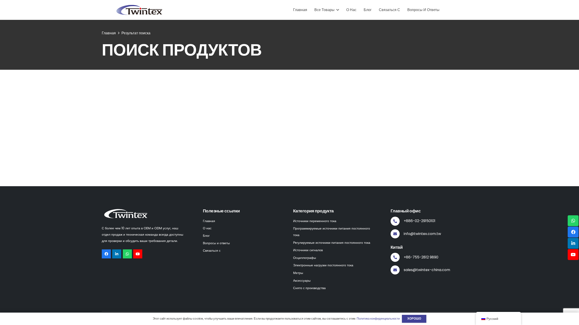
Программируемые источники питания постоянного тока (331, 231)
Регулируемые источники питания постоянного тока (331, 242)
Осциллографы (304, 257)
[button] (337, 10)
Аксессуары (302, 280)
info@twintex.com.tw (422, 233)
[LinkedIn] (116, 253)
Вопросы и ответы (216, 243)
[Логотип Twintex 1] (140, 10)
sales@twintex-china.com (427, 269)
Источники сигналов (308, 250)
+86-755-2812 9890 (421, 257)
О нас (207, 228)
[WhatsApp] (127, 253)
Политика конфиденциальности (378, 318)
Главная (209, 221)
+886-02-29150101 (419, 220)
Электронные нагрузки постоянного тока (323, 265)
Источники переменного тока (314, 221)
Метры (298, 273)
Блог (206, 235)
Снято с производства (309, 288)
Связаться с (212, 250)
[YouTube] (137, 253)
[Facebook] (106, 253)
